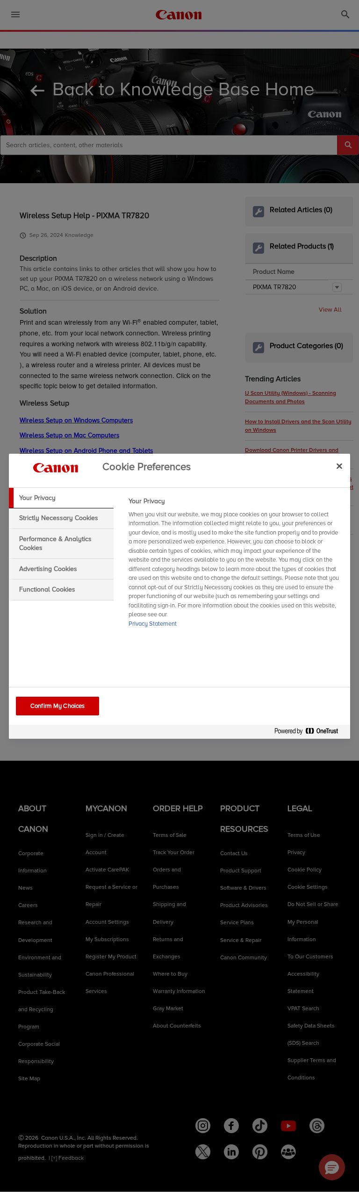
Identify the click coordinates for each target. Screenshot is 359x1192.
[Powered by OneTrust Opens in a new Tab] (309, 733)
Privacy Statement (153, 624)
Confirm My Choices (57, 706)
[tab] (61, 498)
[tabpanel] (235, 565)
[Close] (339, 466)
